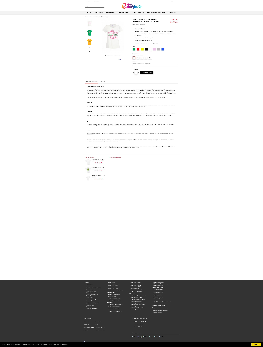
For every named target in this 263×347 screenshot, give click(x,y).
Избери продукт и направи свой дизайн (161, 301)
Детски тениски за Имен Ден (113, 308)
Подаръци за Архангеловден (158, 305)
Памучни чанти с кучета (158, 294)
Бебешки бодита (133, 293)
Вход (85, 321)
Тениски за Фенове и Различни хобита (93, 287)
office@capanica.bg (141, 321)
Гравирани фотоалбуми (157, 312)
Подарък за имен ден (100, 330)
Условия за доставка (99, 327)
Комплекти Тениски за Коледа (114, 294)
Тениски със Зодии (89, 300)
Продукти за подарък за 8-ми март (160, 307)
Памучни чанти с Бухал (157, 297)
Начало (86, 16)
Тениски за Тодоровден (105, 16)
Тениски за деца (110, 302)
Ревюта (102, 81)
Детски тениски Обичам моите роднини (115, 304)
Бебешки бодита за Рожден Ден (136, 297)
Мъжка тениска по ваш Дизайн (98, 176)
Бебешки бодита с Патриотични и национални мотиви (163, 283)
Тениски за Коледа (89, 297)
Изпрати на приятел (109, 55)
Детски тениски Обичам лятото (136, 291)
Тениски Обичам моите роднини (92, 299)
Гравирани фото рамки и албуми (156, 12)
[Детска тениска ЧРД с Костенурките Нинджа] (88, 170)
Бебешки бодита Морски (158, 285)
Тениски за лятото (111, 282)
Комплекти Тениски (124, 12)
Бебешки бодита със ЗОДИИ (158, 282)
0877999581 (96, 1)
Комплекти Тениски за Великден (114, 298)
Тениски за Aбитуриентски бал (92, 294)
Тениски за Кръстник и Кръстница (92, 303)
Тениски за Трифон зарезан (113, 288)
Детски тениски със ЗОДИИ (136, 286)
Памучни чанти (172, 12)
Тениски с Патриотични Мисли (92, 295)
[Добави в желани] (177, 69)
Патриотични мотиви (135, 288)
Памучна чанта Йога (157, 298)
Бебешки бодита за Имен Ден (136, 301)
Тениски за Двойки (90, 284)
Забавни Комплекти (112, 296)
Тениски (89, 12)
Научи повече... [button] (64, 344)
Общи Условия (98, 321)
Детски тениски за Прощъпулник (137, 283)
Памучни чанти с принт (157, 287)
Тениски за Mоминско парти (91, 291)
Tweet (119, 59)
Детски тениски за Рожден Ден (114, 306)
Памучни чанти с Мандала (158, 291)
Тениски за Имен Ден (96, 16)
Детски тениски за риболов (136, 285)
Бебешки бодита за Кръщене (136, 306)
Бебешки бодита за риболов (136, 309)
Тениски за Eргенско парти (91, 292)
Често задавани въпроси (89, 327)
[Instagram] (177, 1)
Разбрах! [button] (256, 344)
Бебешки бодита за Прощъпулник (137, 307)
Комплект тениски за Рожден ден (114, 300)
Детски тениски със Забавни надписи (115, 311)
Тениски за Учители (90, 305)
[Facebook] (175, 1)
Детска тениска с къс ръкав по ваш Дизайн (98, 160)
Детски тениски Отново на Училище (137, 289)
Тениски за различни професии (114, 284)
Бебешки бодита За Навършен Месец (138, 299)
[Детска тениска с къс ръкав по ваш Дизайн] (88, 162)
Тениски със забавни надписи (91, 308)
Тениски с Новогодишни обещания (93, 302)
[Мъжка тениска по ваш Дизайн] (88, 178)
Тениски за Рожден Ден (90, 289)
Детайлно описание (91, 81)
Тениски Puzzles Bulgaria (113, 285)
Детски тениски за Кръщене (136, 282)
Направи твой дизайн (138, 12)
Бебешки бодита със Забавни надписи (138, 304)
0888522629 (140, 326)
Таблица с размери (138, 55)
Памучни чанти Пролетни (158, 292)
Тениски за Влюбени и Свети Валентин (115, 290)
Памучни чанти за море (158, 295)
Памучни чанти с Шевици (158, 289)
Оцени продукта (118, 55)
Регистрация (86, 324)
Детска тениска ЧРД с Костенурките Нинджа (98, 168)
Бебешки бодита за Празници (136, 303)
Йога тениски (110, 287)
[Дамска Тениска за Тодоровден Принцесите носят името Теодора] (113, 52)
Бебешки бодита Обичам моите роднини (138, 295)
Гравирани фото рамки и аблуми (160, 310)
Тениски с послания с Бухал (91, 306)
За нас (96, 324)
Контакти (86, 330)
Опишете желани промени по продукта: (142, 63)
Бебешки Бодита (110, 12)
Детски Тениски (98, 12)
